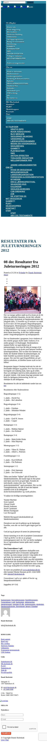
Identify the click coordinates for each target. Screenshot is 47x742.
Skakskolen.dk (6, 668)
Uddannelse (5, 648)
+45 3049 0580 (8, 689)
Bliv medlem (5, 644)
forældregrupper (31, 600)
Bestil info (4, 641)
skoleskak (40, 604)
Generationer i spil (8, 602)
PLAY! (3, 666)
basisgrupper (5, 600)
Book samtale (5, 639)
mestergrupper (6, 604)
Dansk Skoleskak (35, 273)
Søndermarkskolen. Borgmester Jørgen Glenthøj (19, 606)
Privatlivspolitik (6, 672)
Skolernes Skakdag (7, 646)
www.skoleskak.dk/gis (31, 570)
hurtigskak (20, 602)
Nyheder (22, 273)
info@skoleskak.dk (9, 687)
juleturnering (29, 602)
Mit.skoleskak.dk (7, 664)
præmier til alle (18, 604)
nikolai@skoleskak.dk (15, 574)
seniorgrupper (30, 604)
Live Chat (5, 740)
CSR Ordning (5, 652)
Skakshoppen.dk (6, 662)
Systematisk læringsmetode (10, 650)
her (5, 386)
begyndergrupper (17, 600)
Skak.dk (4, 670)
